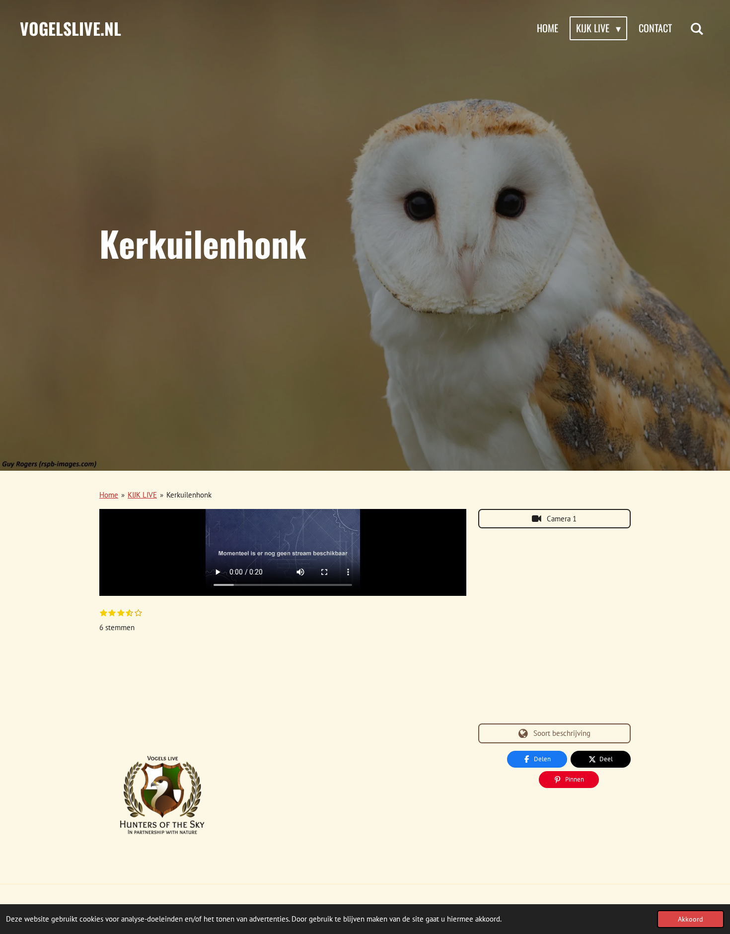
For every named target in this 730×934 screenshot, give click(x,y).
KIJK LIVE (142, 495)
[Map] (554, 626)
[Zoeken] (696, 28)
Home (108, 495)
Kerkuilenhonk (189, 495)
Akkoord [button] (690, 919)
